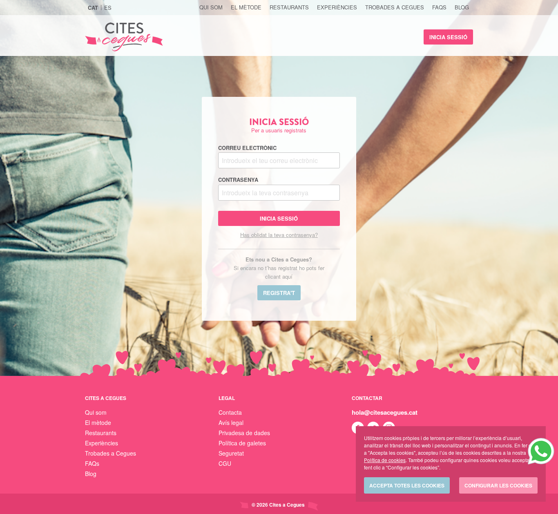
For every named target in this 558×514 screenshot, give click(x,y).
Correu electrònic (247, 148)
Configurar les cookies (498, 485)
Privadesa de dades (244, 433)
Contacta (230, 412)
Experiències (337, 7)
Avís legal (231, 422)
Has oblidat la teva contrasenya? (279, 235)
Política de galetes (242, 443)
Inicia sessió (448, 37)
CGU (225, 463)
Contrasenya (238, 179)
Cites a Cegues (124, 36)
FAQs (439, 7)
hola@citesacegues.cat (384, 412)
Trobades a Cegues (394, 7)
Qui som (211, 7)
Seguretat (231, 453)
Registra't (279, 293)
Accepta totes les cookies (406, 485)
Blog (462, 7)
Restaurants (289, 7)
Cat (93, 7)
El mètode (246, 7)
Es (108, 7)
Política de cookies (385, 459)
